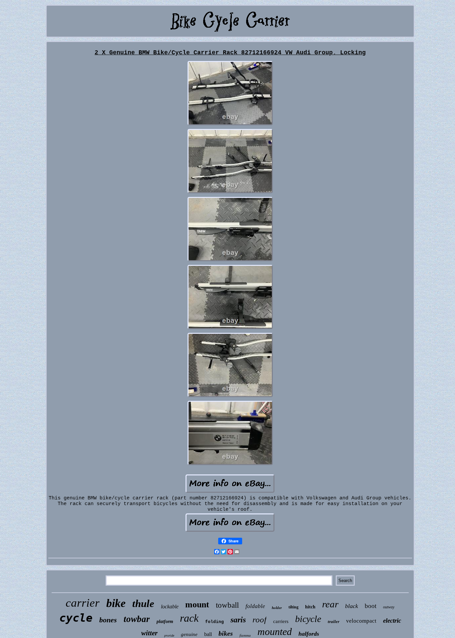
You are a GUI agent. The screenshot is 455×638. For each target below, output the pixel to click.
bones (108, 620)
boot (370, 605)
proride (169, 635)
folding (214, 621)
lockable (170, 606)
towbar (137, 619)
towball (227, 605)
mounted (274, 631)
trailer (333, 621)
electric (392, 620)
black (351, 606)
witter (149, 633)
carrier (83, 602)
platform (165, 621)
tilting (293, 607)
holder (277, 608)
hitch (310, 606)
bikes (226, 633)
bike (116, 603)
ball (208, 634)
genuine (189, 634)
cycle (76, 617)
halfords (308, 633)
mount (197, 604)
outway (388, 607)
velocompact (361, 621)
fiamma (245, 635)
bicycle (308, 619)
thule (143, 603)
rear (330, 604)
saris (238, 619)
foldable (255, 606)
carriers (280, 621)
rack (189, 618)
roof (259, 619)
